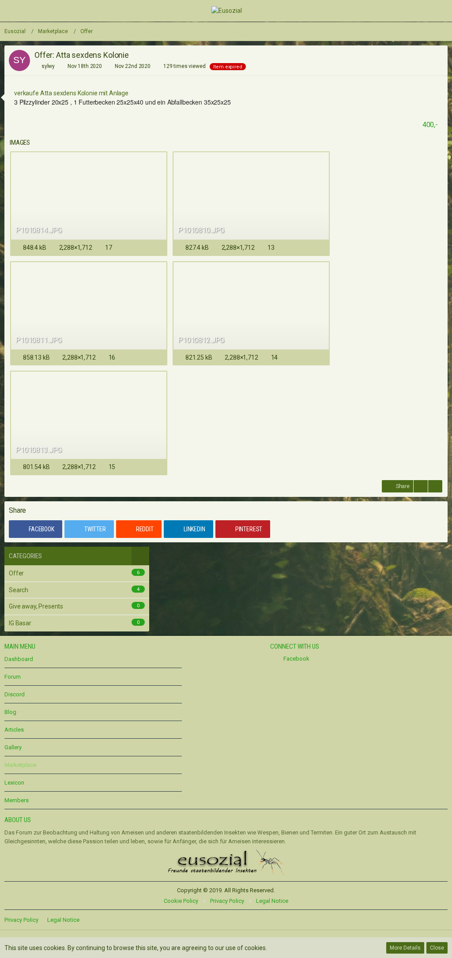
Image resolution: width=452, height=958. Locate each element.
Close (437, 948)
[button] (12, 11)
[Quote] (421, 486)
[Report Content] (435, 486)
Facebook (295, 658)
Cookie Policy (181, 901)
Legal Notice (272, 901)
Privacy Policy (227, 901)
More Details (405, 948)
